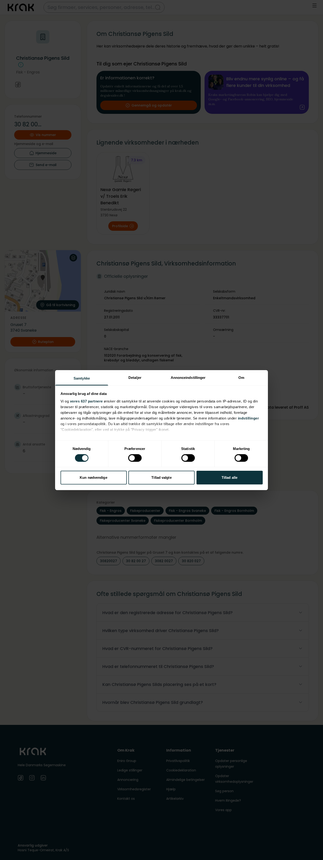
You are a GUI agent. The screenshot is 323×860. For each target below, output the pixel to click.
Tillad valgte (161, 477)
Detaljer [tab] (134, 377)
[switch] (135, 458)
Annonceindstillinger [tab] (188, 377)
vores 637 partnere (86, 401)
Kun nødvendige (93, 477)
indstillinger (248, 418)
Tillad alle (229, 477)
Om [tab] (241, 377)
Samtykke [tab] (82, 378)
